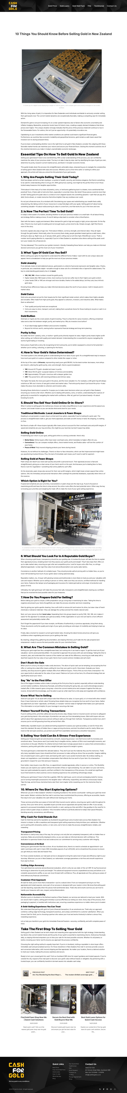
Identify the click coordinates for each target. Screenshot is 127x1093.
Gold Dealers (73, 1070)
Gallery (71, 1075)
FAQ (89, 6)
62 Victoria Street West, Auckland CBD (97, 1070)
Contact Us (112, 6)
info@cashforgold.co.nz (93, 1075)
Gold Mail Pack (78, 6)
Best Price (56, 1068)
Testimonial (99, 6)
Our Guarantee (74, 1064)
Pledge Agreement (75, 1077)
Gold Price (52, 6)
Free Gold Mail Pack (59, 1070)
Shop (70, 1079)
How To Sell (56, 1074)
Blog (54, 1078)
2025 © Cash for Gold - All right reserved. (21, 1089)
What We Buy (57, 1076)
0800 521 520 (90, 1068)
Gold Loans (64, 6)
